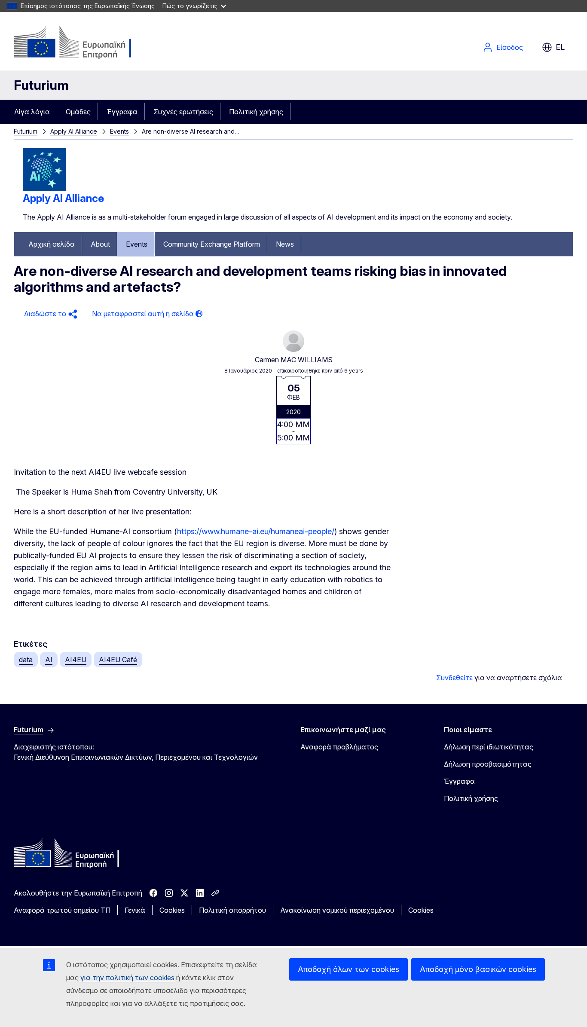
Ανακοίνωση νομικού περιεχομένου (337, 910)
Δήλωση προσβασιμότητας (488, 764)
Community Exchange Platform (211, 244)
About (100, 244)
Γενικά (135, 910)
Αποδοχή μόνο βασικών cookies (478, 969)
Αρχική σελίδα (51, 244)
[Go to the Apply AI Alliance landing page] (44, 188)
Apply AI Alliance (73, 131)
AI (48, 659)
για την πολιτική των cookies (127, 977)
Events (119, 131)
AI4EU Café (118, 659)
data (26, 659)
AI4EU (75, 659)
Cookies (172, 910)
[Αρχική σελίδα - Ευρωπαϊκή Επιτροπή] (83, 43)
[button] (49, 314)
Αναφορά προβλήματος (339, 747)
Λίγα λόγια (32, 111)
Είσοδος (509, 47)
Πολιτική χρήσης (256, 111)
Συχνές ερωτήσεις (183, 111)
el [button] (560, 47)
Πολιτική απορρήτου (232, 910)
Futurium (41, 85)
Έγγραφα (122, 111)
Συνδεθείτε (454, 677)
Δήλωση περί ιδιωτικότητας (488, 747)
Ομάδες (78, 111)
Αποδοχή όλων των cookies (348, 969)
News (285, 244)
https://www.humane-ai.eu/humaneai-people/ (255, 531)
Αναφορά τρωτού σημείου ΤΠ (62, 910)
